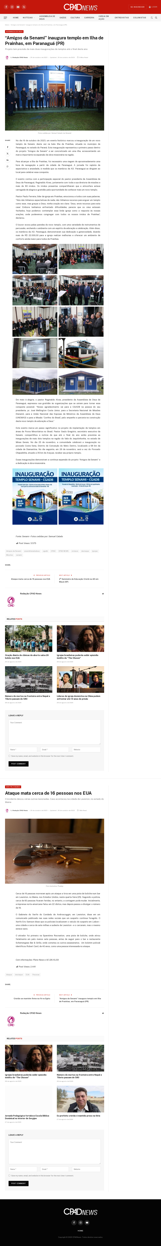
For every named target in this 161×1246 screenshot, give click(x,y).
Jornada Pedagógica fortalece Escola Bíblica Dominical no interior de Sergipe (27, 1117)
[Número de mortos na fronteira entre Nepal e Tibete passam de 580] (28, 679)
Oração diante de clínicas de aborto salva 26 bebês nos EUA (27, 656)
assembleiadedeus (32, 551)
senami (19, 555)
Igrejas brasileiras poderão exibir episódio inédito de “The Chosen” (77, 656)
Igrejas (95, 551)
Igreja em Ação (104, 17)
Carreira (89, 18)
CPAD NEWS (64, 551)
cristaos (75, 551)
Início (7, 25)
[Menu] (5, 18)
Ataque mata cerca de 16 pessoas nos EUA (30, 579)
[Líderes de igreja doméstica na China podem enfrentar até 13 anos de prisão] (80, 679)
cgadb (45, 551)
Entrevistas (122, 18)
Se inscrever (138, 7)
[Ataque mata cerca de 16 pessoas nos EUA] (54, 851)
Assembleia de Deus (47, 17)
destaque (85, 551)
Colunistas (139, 18)
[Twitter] (7, 153)
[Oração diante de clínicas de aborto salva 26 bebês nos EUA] (28, 638)
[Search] (156, 18)
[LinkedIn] (7, 159)
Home (16, 18)
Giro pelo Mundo (13, 787)
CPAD (53, 551)
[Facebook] (7, 147)
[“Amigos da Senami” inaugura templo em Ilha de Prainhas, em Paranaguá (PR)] (54, 98)
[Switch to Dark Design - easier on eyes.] (151, 18)
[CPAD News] (80, 7)
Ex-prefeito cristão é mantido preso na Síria (78, 1116)
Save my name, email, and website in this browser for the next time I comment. (42, 756)
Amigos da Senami (13, 551)
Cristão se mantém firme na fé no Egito (32, 998)
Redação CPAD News (20, 57)
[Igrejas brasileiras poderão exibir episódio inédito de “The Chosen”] (80, 638)
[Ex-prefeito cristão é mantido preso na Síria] (80, 1099)
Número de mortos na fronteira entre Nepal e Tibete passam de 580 (27, 697)
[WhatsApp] (7, 166)
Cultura (75, 18)
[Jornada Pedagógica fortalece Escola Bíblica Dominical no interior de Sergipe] (28, 1099)
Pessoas (36, 975)
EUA (27, 975)
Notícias (28, 18)
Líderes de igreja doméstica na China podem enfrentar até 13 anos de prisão (78, 697)
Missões (9, 555)
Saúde (63, 18)
